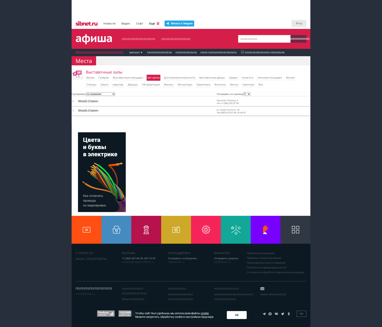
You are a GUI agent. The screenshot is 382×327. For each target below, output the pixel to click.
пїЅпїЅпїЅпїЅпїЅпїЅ (186, 52)
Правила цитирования (260, 253)
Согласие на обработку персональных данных (275, 272)
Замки (104, 84)
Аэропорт (248, 84)
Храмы (233, 77)
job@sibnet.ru (222, 262)
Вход (299, 23)
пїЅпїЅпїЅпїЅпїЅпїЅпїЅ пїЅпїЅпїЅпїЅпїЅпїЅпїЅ (180, 297)
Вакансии (222, 253)
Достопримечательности (179, 77)
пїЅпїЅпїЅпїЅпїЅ (298, 38)
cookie (205, 313)
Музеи (90, 77)
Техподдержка (179, 253)
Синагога (247, 77)
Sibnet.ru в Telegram (182, 23)
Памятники (203, 84)
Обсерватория (151, 84)
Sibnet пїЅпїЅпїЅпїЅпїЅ (273, 294)
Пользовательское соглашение (266, 262)
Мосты (234, 84)
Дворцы (133, 84)
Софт (139, 23)
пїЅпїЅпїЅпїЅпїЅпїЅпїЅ (175, 39)
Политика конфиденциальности (266, 267)
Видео (125, 23)
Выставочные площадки (128, 77)
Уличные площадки (269, 77)
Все (261, 84)
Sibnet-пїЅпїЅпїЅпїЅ (133, 299)
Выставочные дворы (212, 77)
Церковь (118, 84)
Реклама (128, 253)
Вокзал (290, 77)
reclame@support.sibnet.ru (138, 262)
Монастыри (185, 84)
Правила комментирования (264, 258)
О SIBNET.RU (85, 253)
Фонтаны (220, 84)
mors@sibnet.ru (85, 294)
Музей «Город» (88, 101)
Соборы (91, 84)
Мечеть (168, 84)
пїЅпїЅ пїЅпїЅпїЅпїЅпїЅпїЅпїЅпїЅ (218, 52)
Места (84, 61)
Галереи (103, 77)
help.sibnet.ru (176, 262)
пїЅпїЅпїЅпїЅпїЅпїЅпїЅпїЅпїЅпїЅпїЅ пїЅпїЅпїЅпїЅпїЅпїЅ (233, 297)
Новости (109, 23)
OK (237, 315)
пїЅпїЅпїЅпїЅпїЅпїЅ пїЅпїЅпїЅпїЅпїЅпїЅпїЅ (134, 291)
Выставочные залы (104, 72)
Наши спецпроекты (91, 259)
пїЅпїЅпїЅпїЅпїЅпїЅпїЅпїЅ (138, 39)
